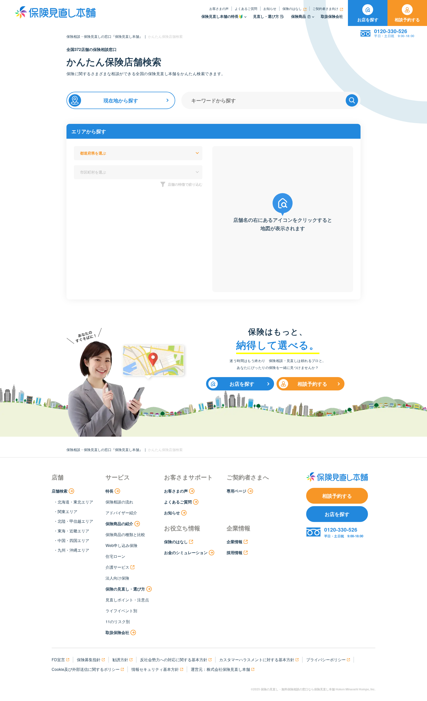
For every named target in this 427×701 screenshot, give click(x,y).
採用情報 (234, 552)
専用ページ (236, 491)
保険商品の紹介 (119, 523)
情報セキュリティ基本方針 (155, 669)
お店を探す (367, 20)
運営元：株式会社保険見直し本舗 (220, 669)
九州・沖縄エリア (73, 550)
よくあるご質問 (246, 8)
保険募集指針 (89, 659)
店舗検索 (59, 491)
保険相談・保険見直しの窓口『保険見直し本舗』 (104, 36)
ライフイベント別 (121, 610)
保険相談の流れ (119, 502)
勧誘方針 (120, 659)
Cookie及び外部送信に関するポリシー (86, 669)
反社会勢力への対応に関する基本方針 (173, 659)
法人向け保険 (117, 578)
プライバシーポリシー (326, 659)
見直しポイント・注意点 (127, 600)
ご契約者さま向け (325, 8)
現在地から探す (121, 100)
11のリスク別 (118, 621)
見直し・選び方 (266, 16)
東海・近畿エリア (73, 531)
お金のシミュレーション (186, 552)
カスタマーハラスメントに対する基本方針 (256, 659)
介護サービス (117, 567)
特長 (109, 491)
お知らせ (269, 8)
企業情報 (234, 541)
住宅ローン (115, 556)
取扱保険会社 (332, 16)
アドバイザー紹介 (121, 513)
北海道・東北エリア (75, 502)
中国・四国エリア (73, 540)
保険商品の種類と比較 (125, 534)
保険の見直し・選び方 (125, 589)
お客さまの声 (219, 8)
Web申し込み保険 (121, 545)
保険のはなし (292, 8)
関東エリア (67, 511)
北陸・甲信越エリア (75, 521)
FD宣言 (58, 659)
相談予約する (407, 20)
